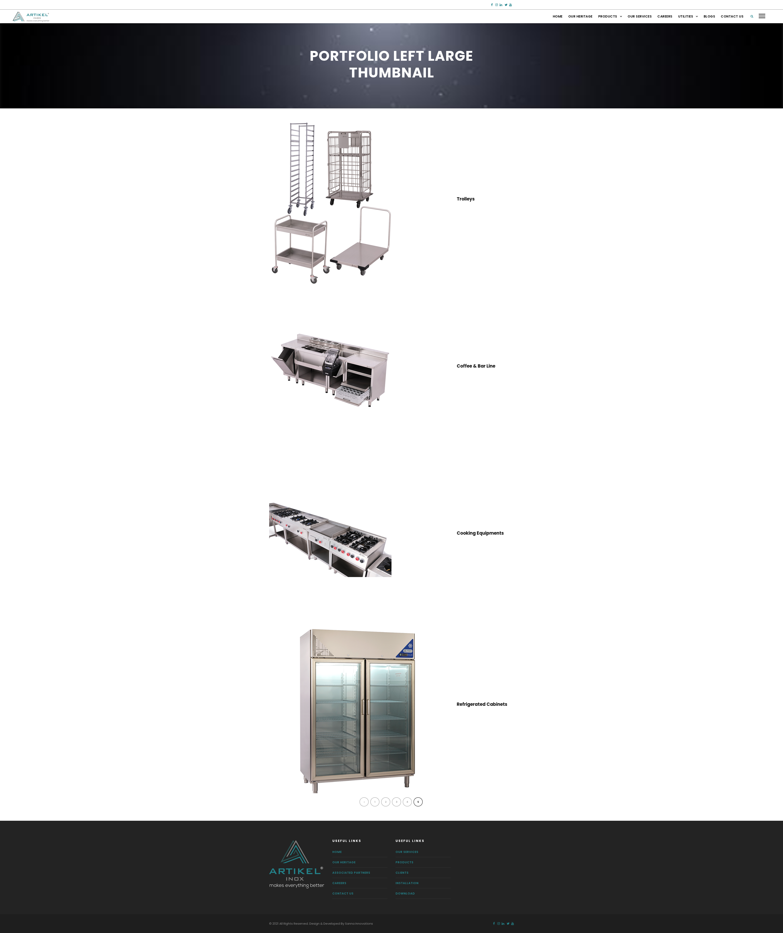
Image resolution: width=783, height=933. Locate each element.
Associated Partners (351, 873)
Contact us (343, 893)
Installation (407, 883)
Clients (402, 873)
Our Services (640, 16)
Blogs (709, 16)
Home (558, 16)
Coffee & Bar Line (476, 366)
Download (405, 893)
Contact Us (732, 16)
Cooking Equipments (480, 533)
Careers (664, 16)
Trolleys (466, 199)
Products (607, 16)
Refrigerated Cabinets (482, 704)
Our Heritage (580, 16)
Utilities (685, 16)
